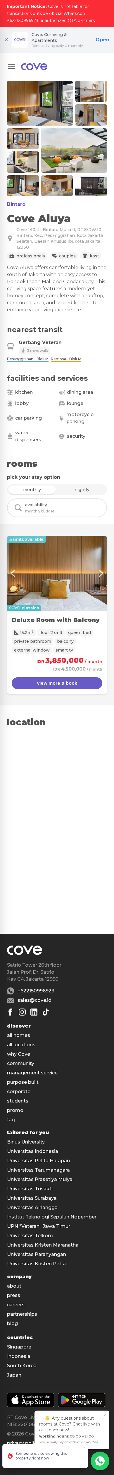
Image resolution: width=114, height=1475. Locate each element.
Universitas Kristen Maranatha (43, 1245)
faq (11, 1119)
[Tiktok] (45, 1012)
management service (32, 1073)
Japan (14, 1375)
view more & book (57, 683)
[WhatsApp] (100, 1461)
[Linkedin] (33, 1012)
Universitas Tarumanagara (38, 1170)
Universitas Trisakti (30, 1189)
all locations (21, 1044)
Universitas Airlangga (32, 1207)
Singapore (19, 1347)
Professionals (30, 256)
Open (102, 39)
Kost (94, 256)
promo (15, 1110)
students (17, 1101)
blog (12, 1323)
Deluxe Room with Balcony (56, 619)
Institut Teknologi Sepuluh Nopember (51, 1217)
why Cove (18, 1054)
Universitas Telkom (30, 1235)
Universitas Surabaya (32, 1198)
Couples (67, 256)
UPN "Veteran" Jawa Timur (38, 1226)
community (20, 1063)
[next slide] (101, 573)
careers (16, 1304)
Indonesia (18, 1356)
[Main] (34, 66)
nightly (82, 489)
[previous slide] (13, 573)
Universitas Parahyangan (36, 1254)
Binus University (26, 1142)
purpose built (23, 1082)
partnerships (22, 1314)
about (14, 1286)
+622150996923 (36, 991)
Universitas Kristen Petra (36, 1264)
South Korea (22, 1365)
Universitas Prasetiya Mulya (39, 1179)
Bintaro (16, 204)
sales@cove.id (34, 1000)
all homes (18, 1035)
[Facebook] (10, 1012)
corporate (18, 1091)
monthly (32, 489)
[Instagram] (22, 1012)
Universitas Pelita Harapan (38, 1160)
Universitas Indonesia (32, 1151)
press (13, 1295)
